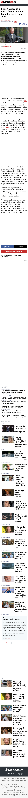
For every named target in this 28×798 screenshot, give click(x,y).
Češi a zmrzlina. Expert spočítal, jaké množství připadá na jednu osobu (20, 543)
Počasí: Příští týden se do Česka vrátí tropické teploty (20, 454)
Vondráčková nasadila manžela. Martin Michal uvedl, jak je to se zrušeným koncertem (20, 606)
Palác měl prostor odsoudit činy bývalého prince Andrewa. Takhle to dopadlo (13, 411)
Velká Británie (4, 256)
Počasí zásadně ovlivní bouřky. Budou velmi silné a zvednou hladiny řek (20, 567)
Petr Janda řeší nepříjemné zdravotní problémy (19, 493)
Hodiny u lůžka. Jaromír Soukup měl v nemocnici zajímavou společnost (20, 530)
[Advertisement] (14, 82)
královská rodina (17, 255)
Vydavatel (22, 778)
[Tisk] (26, 48)
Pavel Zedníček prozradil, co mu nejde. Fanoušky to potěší (20, 579)
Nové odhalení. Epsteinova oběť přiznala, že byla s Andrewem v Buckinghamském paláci (14, 416)
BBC (25, 101)
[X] (24, 48)
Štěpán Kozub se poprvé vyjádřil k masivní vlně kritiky (20, 467)
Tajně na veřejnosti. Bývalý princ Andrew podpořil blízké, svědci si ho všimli (13, 407)
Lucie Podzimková (5, 20)
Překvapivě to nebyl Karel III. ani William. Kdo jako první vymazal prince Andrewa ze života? (14, 397)
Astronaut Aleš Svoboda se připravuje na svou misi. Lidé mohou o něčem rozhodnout (20, 592)
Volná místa (23, 780)
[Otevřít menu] (26, 2)
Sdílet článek (23, 24)
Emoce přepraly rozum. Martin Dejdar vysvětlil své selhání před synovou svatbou (20, 731)
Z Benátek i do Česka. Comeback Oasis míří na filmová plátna (20, 429)
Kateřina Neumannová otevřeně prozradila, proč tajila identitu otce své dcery (20, 480)
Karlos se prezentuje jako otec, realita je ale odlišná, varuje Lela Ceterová (20, 505)
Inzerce (4, 780)
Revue (2, 678)
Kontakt (17, 778)
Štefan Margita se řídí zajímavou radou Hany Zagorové (20, 555)
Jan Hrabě (8, 638)
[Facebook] (22, 48)
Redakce (12, 778)
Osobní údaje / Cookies (13, 780)
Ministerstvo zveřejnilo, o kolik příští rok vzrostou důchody (20, 518)
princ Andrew (8, 255)
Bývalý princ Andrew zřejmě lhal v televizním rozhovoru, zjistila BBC (14, 402)
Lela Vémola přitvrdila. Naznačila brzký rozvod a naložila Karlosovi (19, 754)
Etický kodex (6, 778)
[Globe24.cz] (8, 2)
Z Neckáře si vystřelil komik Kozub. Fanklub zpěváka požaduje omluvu (19, 743)
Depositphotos (7, 46)
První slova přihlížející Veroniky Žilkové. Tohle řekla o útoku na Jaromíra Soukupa (20, 441)
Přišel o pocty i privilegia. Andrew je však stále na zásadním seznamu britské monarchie (13, 392)
